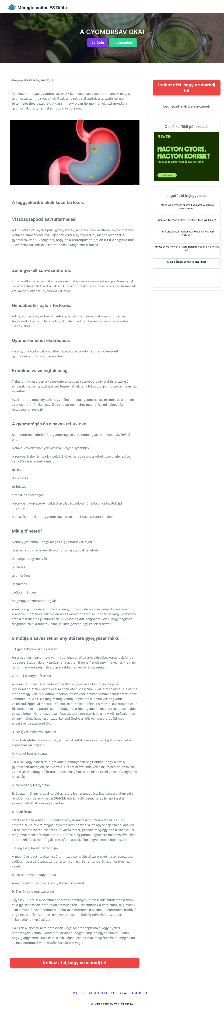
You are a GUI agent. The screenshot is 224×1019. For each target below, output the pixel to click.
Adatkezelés (141, 993)
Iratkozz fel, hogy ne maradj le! (74, 962)
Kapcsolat (119, 993)
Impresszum (98, 993)
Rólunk (78, 993)
